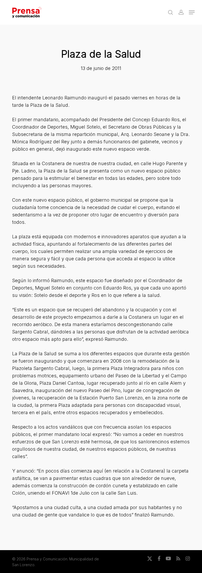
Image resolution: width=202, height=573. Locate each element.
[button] (192, 12)
